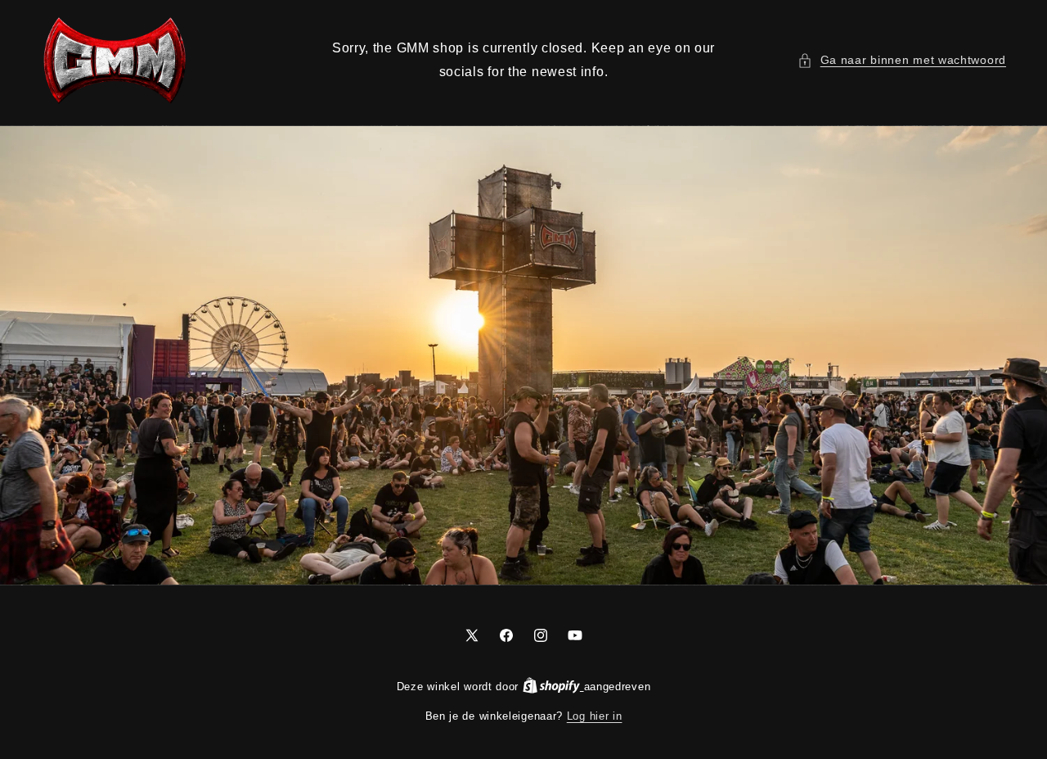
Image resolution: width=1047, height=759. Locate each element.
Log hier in (594, 716)
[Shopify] (553, 686)
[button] (902, 60)
